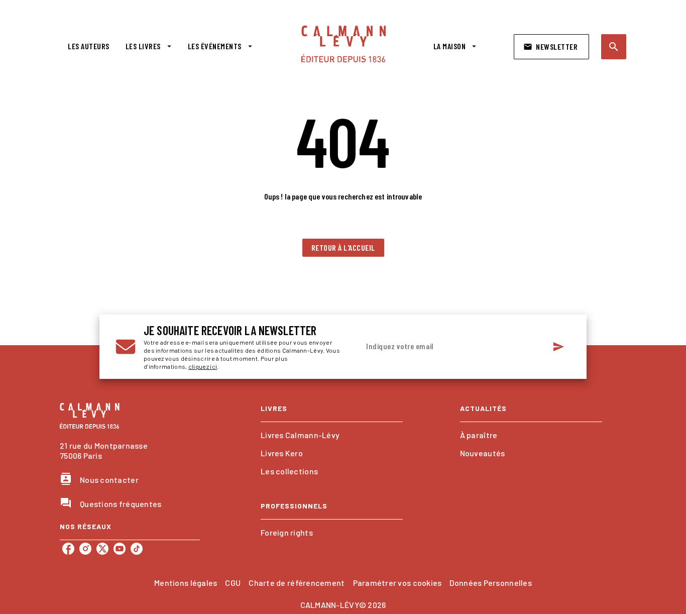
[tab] (89, 46)
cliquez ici (202, 366)
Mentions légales (185, 582)
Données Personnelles (490, 582)
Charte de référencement (297, 582)
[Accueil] (343, 44)
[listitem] (68, 548)
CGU (233, 582)
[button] (551, 46)
